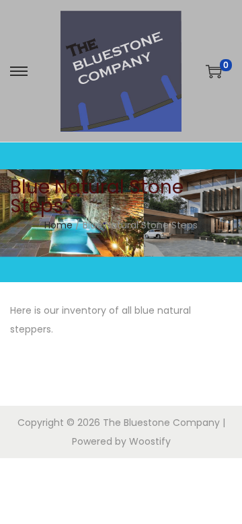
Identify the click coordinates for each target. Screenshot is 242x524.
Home (58, 225)
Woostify (150, 441)
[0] (214, 71)
